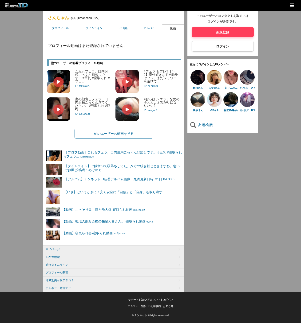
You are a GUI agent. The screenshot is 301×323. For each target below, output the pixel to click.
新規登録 (222, 32)
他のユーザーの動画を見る (114, 133)
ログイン (222, 46)
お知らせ (168, 306)
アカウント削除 (137, 306)
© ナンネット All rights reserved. (150, 315)
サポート (133, 299)
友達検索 (205, 125)
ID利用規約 (154, 306)
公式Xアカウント (150, 299)
